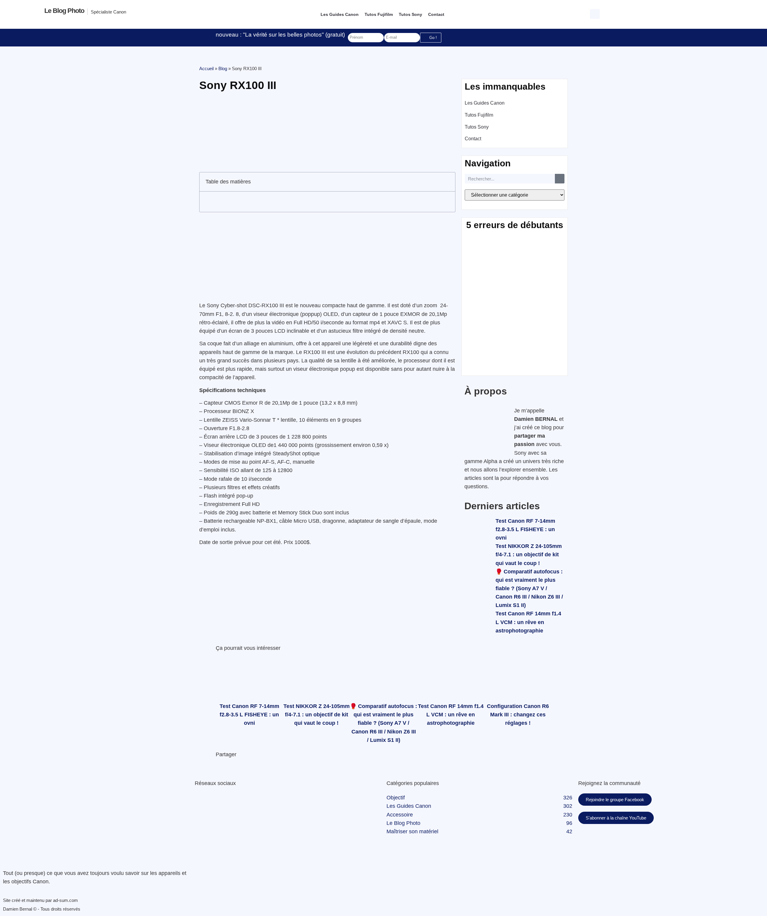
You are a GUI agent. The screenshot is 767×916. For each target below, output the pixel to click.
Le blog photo (64, 10)
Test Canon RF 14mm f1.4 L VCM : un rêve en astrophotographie (528, 622)
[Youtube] (235, 800)
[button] (595, 13)
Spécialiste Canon (108, 11)
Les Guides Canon (340, 14)
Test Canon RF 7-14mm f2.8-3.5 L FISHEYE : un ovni (525, 529)
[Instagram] (251, 800)
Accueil (206, 68)
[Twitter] (218, 800)
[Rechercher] (559, 178)
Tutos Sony (410, 14)
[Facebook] (202, 800)
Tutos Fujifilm (379, 14)
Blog (222, 68)
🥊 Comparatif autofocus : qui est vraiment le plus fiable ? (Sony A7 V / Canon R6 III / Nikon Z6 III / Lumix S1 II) (529, 588)
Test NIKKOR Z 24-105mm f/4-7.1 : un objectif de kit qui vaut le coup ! (529, 554)
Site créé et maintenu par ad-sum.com (40, 900)
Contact (436, 14)
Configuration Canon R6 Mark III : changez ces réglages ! (518, 714)
